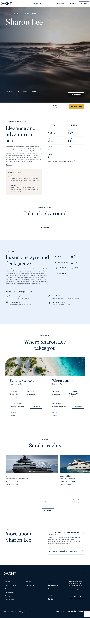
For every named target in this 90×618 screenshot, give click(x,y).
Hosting (28, 581)
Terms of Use (82, 611)
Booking (7, 581)
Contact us (51, 589)
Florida (12, 415)
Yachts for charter (10, 585)
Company (50, 581)
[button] (8, 463)
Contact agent (36, 406)
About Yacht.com (53, 585)
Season (54, 105)
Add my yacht (31, 585)
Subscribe (77, 596)
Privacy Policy (59, 611)
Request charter (76, 106)
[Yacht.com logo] (10, 573)
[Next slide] (77, 501)
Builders (73, 3)
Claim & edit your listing (66, 161)
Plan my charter (10, 596)
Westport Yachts (23, 14)
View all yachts (48, 510)
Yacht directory (10, 599)
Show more (9, 165)
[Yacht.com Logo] (6, 3)
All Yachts (84, 3)
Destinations (61, 3)
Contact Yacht (71, 611)
